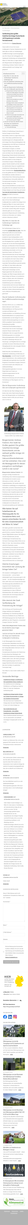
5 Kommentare (14, 28)
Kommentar (6, 901)
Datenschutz (15, 1211)
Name (5, 925)
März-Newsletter (6, 356)
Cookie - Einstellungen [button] (17, 1212)
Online (8, 992)
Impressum (7, 1211)
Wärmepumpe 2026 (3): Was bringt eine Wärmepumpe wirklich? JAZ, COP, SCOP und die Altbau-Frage (13, 1111)
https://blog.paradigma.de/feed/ (11, 1006)
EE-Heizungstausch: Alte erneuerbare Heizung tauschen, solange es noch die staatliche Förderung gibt (13, 1182)
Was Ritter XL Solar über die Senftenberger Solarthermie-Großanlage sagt (11, 77)
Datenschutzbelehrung (11, 957)
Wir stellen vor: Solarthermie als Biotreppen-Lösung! (12, 1148)
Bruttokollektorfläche (19, 170)
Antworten (6, 747)
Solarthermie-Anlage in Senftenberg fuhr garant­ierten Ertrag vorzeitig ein (13, 680)
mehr (11, 1054)
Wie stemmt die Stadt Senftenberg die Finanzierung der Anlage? (15, 119)
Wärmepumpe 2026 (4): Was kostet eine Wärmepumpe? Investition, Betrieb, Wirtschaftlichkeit (13, 1076)
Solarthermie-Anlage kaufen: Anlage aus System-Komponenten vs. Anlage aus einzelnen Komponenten (13, 696)
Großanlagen (6, 30)
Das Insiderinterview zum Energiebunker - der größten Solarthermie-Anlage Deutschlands (13, 711)
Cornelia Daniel (7, 734)
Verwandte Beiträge (11, 127)
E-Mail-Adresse (7, 932)
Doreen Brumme (16, 43)
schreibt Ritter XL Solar (14, 230)
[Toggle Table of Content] (22, 73)
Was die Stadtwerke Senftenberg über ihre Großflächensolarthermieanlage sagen (13, 83)
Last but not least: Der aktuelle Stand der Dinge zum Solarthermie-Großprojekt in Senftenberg (13, 123)
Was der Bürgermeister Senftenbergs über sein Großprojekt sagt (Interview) (13, 88)
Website (5, 939)
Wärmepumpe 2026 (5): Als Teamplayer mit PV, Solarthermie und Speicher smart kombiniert (13, 1043)
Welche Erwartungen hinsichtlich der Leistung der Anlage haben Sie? (15, 115)
